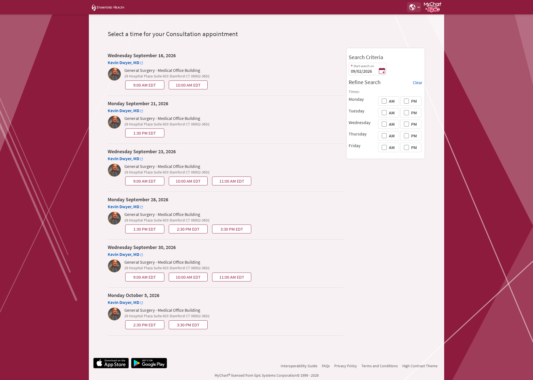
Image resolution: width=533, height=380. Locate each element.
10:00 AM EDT (185, 85)
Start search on (363, 66)
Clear (418, 82)
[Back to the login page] (108, 7)
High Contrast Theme (420, 365)
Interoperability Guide (299, 365)
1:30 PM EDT (141, 133)
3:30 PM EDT (228, 229)
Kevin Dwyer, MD (123, 62)
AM (392, 101)
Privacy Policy (345, 365)
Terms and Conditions (379, 365)
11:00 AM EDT (228, 181)
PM (414, 101)
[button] (414, 7)
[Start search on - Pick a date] (382, 71)
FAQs (326, 365)
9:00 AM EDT (141, 85)
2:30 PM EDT (185, 229)
